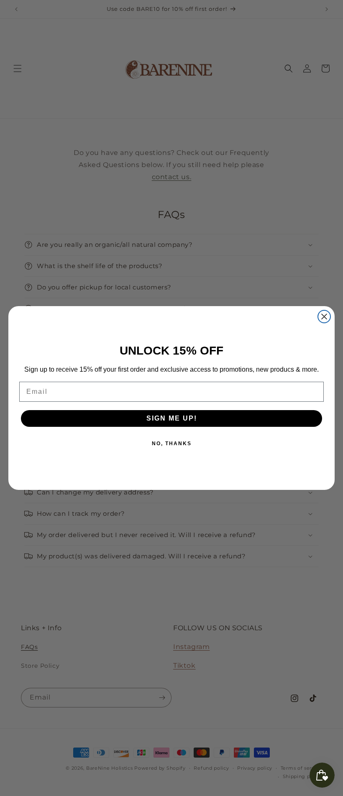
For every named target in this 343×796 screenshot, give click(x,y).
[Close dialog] (324, 316)
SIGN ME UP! (171, 418)
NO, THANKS (172, 443)
